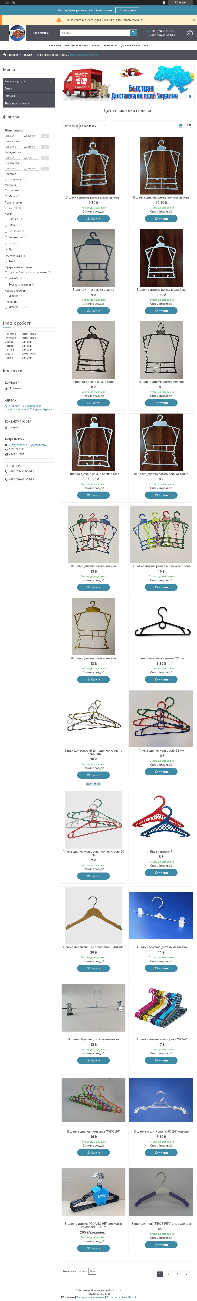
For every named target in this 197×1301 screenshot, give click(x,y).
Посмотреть (127, 10)
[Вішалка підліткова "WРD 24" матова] (161, 1100)
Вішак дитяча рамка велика (93, 289)
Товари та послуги (20, 54)
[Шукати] (133, 33)
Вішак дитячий (161, 851)
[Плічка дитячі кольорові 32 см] (161, 719)
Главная (55, 45)
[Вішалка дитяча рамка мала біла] (161, 258)
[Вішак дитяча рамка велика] (93, 258)
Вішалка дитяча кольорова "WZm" (161, 1039)
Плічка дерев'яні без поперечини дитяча (93, 947)
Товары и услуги (76, 45)
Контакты (110, 45)
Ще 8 (11, 249)
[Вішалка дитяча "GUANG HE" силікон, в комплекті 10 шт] (93, 1192)
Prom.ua (117, 1290)
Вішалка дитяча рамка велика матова (161, 197)
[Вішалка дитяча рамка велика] (161, 350)
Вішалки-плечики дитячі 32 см (161, 658)
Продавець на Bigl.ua (98, 1294)
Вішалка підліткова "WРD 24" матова (161, 1131)
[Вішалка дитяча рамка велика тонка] (161, 442)
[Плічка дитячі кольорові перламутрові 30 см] (93, 820)
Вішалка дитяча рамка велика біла (93, 474)
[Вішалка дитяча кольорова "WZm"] (161, 1007)
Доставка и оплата (134, 45)
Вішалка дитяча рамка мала (93, 381)
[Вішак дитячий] (161, 820)
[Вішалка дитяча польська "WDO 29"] (93, 1100)
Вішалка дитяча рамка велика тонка (161, 474)
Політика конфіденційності (121, 1297)
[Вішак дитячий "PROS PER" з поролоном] (161, 1192)
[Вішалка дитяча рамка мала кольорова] (161, 534)
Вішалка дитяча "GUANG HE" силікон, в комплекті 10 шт (93, 1225)
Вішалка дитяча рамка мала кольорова (161, 566)
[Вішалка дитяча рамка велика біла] (93, 442)
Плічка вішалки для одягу (51, 54)
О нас (96, 45)
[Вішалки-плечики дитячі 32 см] (161, 626)
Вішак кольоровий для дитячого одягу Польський (93, 752)
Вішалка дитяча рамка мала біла (161, 289)
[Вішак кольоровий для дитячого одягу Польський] (93, 719)
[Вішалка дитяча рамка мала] (93, 350)
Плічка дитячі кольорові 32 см (161, 750)
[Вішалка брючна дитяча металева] (161, 915)
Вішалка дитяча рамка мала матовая (93, 197)
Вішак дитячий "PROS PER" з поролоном (161, 1223)
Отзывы (10, 96)
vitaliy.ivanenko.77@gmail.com (27, 445)
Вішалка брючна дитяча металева (161, 947)
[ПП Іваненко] (17, 33)
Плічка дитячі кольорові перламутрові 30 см (93, 853)
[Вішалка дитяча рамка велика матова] (161, 166)
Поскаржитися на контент (90, 1297)
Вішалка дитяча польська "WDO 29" (93, 1131)
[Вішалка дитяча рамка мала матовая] (93, 166)
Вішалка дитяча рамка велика (161, 381)
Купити (95, 218)
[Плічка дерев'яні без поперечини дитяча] (93, 915)
